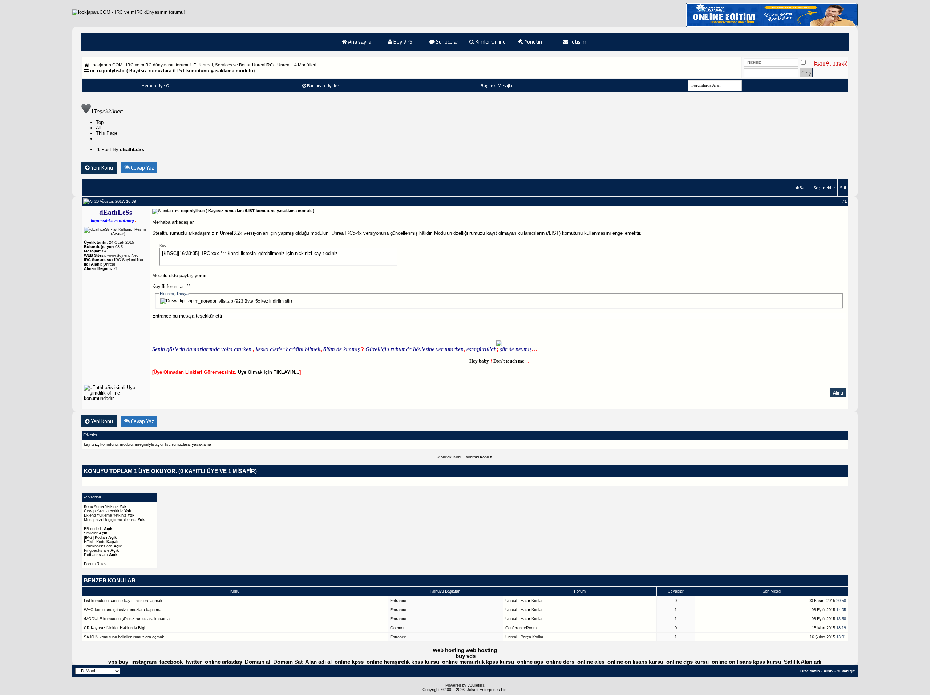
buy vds (466, 656)
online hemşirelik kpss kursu (403, 662)
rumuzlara (181, 444)
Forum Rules (95, 564)
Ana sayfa (359, 41)
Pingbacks (93, 550)
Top (100, 122)
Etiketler (90, 435)
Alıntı (838, 392)
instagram (144, 662)
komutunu (109, 444)
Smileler (91, 533)
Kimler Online (490, 41)
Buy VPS (402, 41)
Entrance (161, 316)
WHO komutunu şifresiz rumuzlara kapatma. (123, 609)
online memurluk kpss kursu (478, 662)
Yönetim (533, 41)
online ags (530, 662)
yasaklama (201, 444)
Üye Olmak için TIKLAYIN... (268, 372)
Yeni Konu (101, 167)
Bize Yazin (810, 671)
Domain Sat (288, 662)
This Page (106, 133)
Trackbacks (94, 546)
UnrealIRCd (264, 65)
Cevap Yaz (142, 167)
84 (104, 251)
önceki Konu (451, 457)
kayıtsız (91, 444)
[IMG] (89, 537)
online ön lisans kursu (635, 662)
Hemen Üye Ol (156, 85)
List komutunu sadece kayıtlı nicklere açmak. (123, 600)
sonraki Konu (477, 457)
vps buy (118, 662)
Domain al (257, 662)
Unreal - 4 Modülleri (296, 65)
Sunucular (446, 41)
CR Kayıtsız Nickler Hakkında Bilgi (114, 628)
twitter (194, 662)
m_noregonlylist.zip (214, 301)
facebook (171, 662)
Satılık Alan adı (802, 662)
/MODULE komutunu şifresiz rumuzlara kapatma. (127, 619)
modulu (126, 444)
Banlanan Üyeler (323, 85)
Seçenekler (824, 187)
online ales (590, 662)
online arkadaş (223, 662)
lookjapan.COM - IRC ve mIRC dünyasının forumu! (141, 65)
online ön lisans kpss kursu (746, 662)
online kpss (349, 662)
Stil (843, 187)
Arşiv (828, 671)
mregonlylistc (146, 444)
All (98, 127)
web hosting (448, 650)
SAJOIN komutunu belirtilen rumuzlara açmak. (124, 637)
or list (165, 444)
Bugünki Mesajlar (497, 85)
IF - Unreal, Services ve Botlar (221, 65)
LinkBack (800, 187)
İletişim (577, 41)
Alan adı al (318, 662)
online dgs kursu (687, 662)
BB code (91, 528)
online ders (560, 662)
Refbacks (92, 555)
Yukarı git (846, 671)
